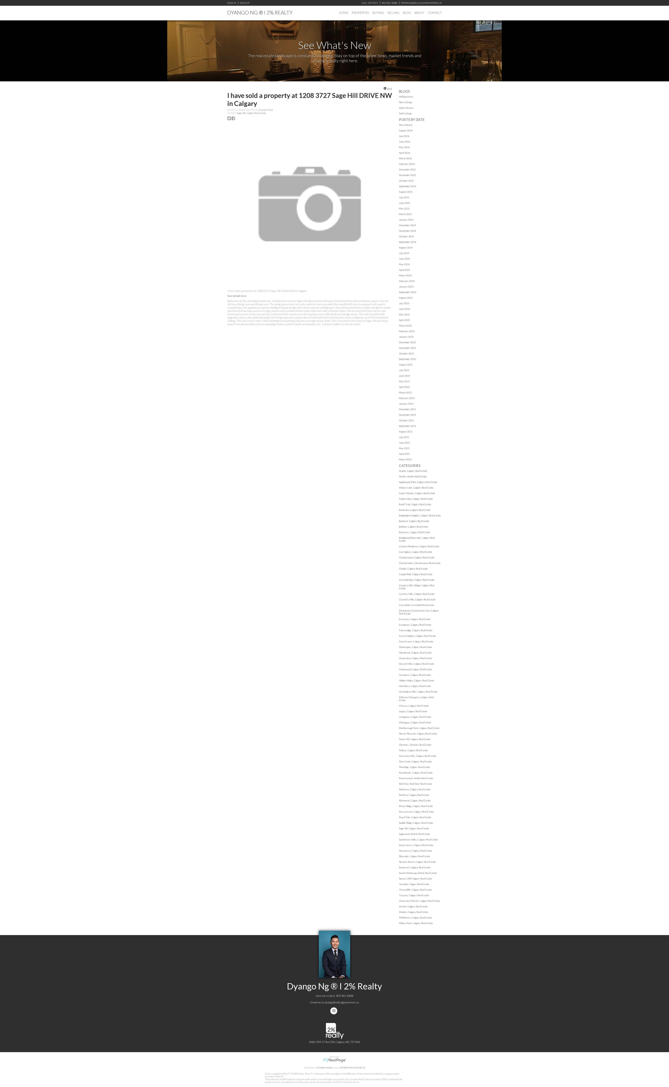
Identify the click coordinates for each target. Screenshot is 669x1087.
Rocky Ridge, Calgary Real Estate (416, 806)
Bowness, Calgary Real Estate (414, 532)
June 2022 (404, 375)
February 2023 (407, 331)
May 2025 (404, 208)
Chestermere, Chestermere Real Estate (420, 563)
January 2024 (406, 286)
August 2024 (406, 247)
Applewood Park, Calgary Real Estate (418, 482)
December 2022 (407, 342)
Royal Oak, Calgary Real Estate (415, 817)
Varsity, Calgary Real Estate (413, 906)
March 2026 (405, 158)
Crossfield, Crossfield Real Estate (416, 605)
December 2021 (407, 409)
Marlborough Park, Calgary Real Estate (419, 728)
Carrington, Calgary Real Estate (415, 551)
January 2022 (406, 403)
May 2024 (404, 264)
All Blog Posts (406, 96)
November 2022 (407, 347)
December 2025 (407, 169)
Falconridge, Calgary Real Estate (415, 630)
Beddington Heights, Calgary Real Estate (420, 515)
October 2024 (406, 236)
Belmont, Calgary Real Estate (414, 521)
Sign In (231, 2)
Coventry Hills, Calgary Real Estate (417, 599)
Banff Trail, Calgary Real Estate (415, 504)
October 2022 (406, 353)
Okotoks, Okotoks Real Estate (415, 744)
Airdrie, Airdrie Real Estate (413, 476)
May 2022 (404, 381)
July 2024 (404, 253)
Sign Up (244, 2)
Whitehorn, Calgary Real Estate (415, 917)
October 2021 (406, 420)
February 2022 (407, 398)
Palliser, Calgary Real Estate (413, 750)
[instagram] (334, 1010)
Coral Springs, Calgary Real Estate (417, 579)
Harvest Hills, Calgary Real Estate (416, 663)
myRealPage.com (334, 1060)
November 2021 (407, 414)
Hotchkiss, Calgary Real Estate (415, 686)
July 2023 (404, 303)
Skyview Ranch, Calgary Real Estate (417, 861)
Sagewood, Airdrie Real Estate (414, 833)
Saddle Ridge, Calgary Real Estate (416, 822)
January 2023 (406, 336)
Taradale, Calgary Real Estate (414, 884)
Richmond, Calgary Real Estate (415, 800)
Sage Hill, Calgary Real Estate (251, 113)
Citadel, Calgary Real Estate (413, 568)
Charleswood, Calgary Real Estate (417, 557)
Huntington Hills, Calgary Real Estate (418, 691)
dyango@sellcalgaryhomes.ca (341, 1002)
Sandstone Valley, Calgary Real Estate (418, 839)
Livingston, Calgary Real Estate (415, 716)
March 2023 (405, 325)
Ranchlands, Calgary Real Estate (416, 772)
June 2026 (404, 141)
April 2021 (404, 453)
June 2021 (404, 442)
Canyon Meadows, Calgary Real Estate (419, 546)
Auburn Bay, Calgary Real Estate (416, 498)
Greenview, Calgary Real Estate (415, 658)
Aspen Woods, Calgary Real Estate (417, 493)
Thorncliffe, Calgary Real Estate (415, 889)
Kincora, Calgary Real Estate (414, 705)
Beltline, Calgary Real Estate (413, 526)
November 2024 (407, 230)
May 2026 (404, 147)
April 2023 (404, 319)
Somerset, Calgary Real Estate (414, 867)
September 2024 (407, 241)
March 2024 (405, 275)
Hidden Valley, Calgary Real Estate (416, 680)
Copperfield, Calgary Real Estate (415, 574)
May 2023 (404, 314)
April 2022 (404, 386)
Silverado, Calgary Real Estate (414, 856)
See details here (237, 295)
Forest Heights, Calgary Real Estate (417, 635)
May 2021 (404, 448)
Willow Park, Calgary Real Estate (416, 923)
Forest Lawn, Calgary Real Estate (416, 641)
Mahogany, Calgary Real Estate (415, 722)
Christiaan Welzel (324, 1067)
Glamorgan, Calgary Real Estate (415, 647)
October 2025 (406, 180)
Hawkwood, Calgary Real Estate (415, 669)
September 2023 (407, 292)
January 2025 (406, 219)
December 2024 (407, 225)
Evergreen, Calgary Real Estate (415, 624)
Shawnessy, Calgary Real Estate (415, 850)
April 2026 (404, 152)
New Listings (405, 102)
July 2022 (404, 370)
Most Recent (405, 124)
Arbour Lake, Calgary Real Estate (416, 487)
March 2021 (405, 459)
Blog (407, 13)
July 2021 (404, 437)
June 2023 (404, 308)
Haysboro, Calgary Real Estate (415, 674)
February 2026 (407, 163)
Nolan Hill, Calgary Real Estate (414, 739)
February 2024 (407, 280)
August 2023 (406, 297)
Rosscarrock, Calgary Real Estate (416, 811)
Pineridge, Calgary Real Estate (414, 767)
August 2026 (406, 130)
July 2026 (404, 136)
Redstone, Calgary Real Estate (414, 789)
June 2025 (404, 202)
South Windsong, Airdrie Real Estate (418, 872)
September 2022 (407, 359)
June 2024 (404, 258)
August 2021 (406, 431)
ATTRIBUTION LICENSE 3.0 (352, 1067)
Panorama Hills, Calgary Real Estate (417, 755)
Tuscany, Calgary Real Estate (414, 895)
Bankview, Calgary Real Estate (414, 509)
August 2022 (406, 364)
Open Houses (406, 107)
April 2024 (404, 269)
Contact (435, 13)
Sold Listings (405, 113)
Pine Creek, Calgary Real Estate (415, 761)
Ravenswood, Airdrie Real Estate (416, 778)
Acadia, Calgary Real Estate (413, 470)
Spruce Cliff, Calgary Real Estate (415, 878)
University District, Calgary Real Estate (419, 900)
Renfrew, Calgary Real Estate (414, 794)
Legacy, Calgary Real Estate (413, 711)
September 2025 (407, 186)
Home (343, 13)
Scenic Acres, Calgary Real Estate (416, 845)
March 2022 (405, 392)
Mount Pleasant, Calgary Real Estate (418, 733)
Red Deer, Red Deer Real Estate (415, 783)
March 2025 (405, 214)
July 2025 (404, 197)
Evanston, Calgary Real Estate (414, 619)
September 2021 (407, 425)
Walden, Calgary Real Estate (413, 912)
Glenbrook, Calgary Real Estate (415, 652)
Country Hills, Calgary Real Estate (417, 593)
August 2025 (406, 191)
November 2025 (407, 175)
